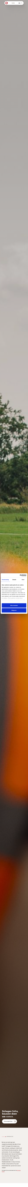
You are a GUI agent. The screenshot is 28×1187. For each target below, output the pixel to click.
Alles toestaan (14, 605)
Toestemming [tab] (5, 579)
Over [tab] (23, 579)
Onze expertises (8, 1121)
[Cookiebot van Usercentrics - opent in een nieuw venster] (20, 575)
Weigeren (14, 610)
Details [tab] (14, 579)
